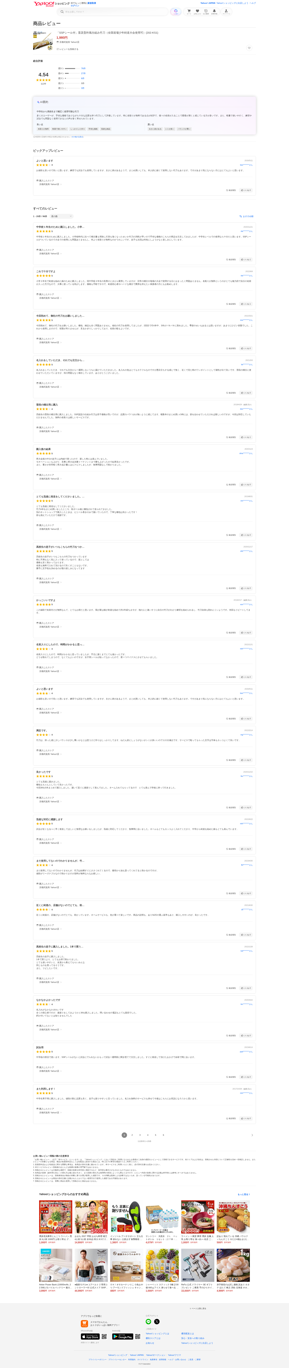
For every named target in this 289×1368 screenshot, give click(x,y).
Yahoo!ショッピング (117, 1355)
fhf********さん (247, 865)
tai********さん (247, 364)
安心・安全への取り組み (192, 1338)
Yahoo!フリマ (174, 1355)
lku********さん (247, 776)
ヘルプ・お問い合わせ (177, 1360)
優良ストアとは (153, 1338)
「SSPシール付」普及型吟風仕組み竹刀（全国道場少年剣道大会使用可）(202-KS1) (107, 32)
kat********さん (247, 951)
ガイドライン (142, 1360)
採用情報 (162, 1360)
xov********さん (246, 604)
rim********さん (247, 501)
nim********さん (246, 1093)
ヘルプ (253, 3)
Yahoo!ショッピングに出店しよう (232, 3)
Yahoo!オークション (155, 1355)
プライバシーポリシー (98, 1360)
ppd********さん (246, 1052)
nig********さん (247, 735)
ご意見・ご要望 (194, 1360)
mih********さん (246, 649)
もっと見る (243, 1194)
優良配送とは (187, 1333)
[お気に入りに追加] (249, 48)
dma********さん (246, 453)
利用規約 (131, 1360)
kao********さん (246, 165)
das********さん (246, 409)
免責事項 (153, 1360)
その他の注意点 (77, 137)
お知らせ (150, 1343)
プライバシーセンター (117, 1360)
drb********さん (246, 551)
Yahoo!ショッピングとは (157, 1333)
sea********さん (246, 320)
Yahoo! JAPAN (207, 3)
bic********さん (247, 1004)
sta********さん (247, 231)
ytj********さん (247, 909)
